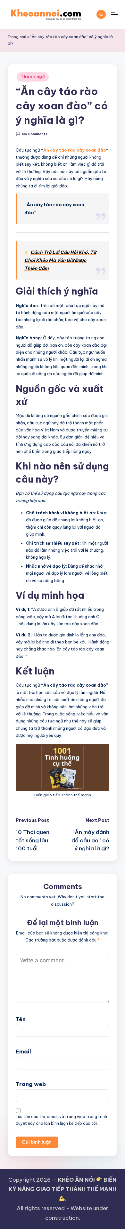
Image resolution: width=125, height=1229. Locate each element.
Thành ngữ (33, 76)
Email (23, 1051)
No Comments (34, 134)
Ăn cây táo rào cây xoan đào (74, 150)
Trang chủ (17, 37)
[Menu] (114, 14)
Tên (21, 1019)
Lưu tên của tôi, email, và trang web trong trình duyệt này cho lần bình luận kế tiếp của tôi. (61, 1120)
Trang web (31, 1084)
